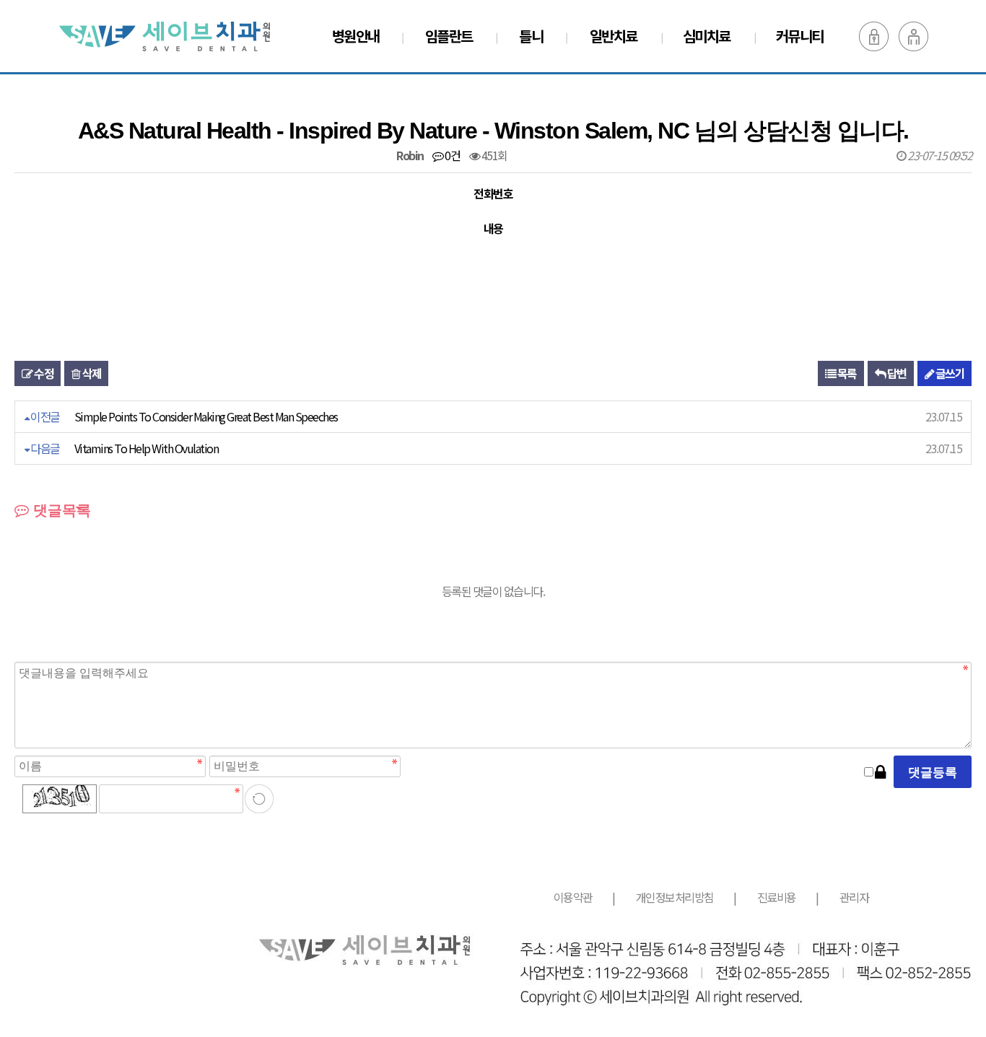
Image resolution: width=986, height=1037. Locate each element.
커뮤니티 (800, 35)
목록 (846, 373)
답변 (896, 373)
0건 (451, 155)
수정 (43, 373)
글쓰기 (948, 373)
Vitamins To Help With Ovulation (146, 448)
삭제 (91, 373)
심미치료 (706, 35)
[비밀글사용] (880, 772)
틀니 (531, 35)
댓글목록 (60, 510)
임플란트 (449, 35)
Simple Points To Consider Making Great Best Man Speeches (206, 416)
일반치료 (613, 35)
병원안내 (356, 35)
